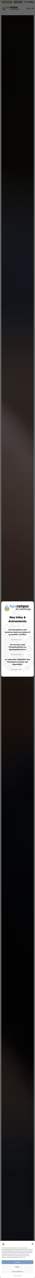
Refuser (17, 1267)
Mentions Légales (17, 1275)
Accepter (17, 1262)
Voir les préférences (17, 1271)
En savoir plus (16, 640)
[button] (32, 1244)
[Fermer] (32, 603)
